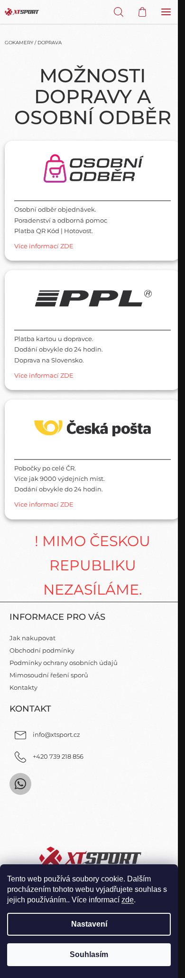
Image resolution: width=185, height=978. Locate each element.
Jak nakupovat (32, 638)
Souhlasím (89, 954)
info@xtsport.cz (56, 734)
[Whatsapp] (20, 784)
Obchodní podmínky (41, 650)
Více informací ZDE (44, 246)
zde (127, 900)
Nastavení (89, 924)
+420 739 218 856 (58, 756)
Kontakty (23, 687)
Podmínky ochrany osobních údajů (63, 662)
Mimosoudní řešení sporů (48, 675)
